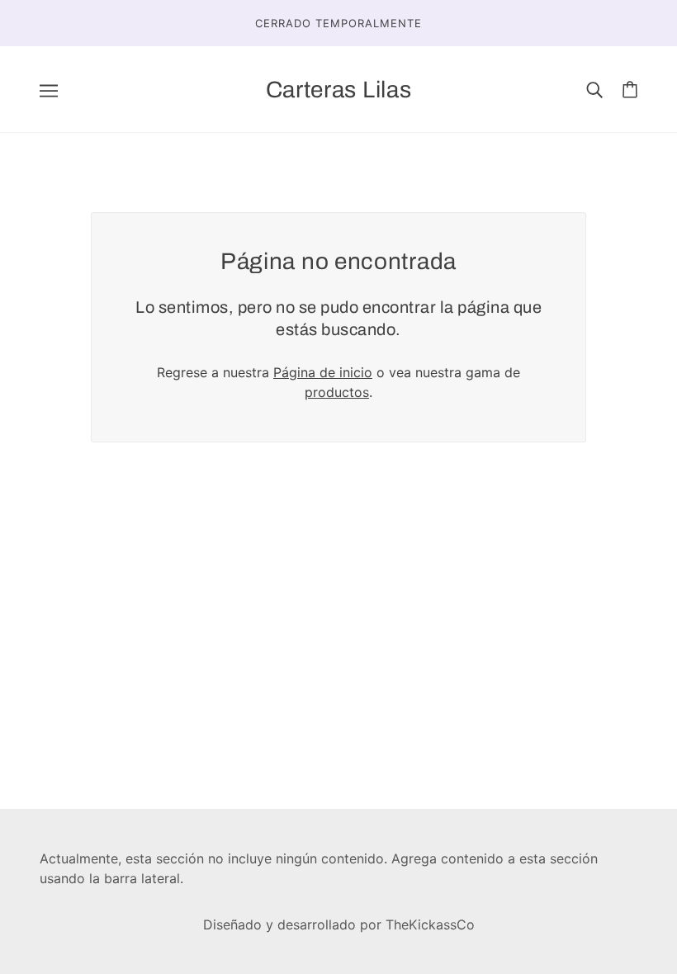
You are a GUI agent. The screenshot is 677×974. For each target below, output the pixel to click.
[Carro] (630, 89)
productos (337, 392)
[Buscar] (594, 89)
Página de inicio (322, 372)
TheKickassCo (430, 924)
